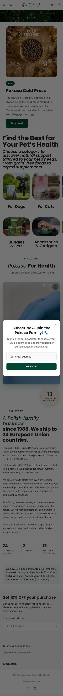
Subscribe (31, 366)
